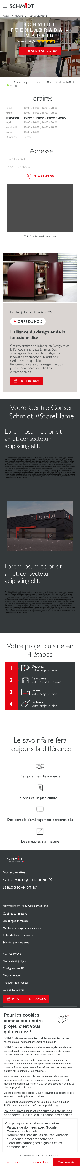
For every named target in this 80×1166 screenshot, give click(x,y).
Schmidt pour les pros (16, 942)
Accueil (6, 15)
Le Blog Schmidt (17, 887)
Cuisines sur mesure (15, 913)
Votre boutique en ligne (25, 880)
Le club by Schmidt (14, 990)
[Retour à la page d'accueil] (21, 6)
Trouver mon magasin (16, 982)
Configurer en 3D (13, 968)
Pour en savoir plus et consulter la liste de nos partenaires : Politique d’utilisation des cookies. (38, 1113)
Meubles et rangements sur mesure (24, 928)
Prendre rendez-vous (29, 999)
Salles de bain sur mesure (18, 935)
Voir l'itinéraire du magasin (40, 236)
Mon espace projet (14, 961)
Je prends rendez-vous (40, 51)
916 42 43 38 (44, 176)
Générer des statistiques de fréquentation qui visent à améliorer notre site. (37, 1137)
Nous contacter (12, 975)
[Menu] (5, 6)
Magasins (19, 15)
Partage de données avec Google (32, 1127)
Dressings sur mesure (16, 921)
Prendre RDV (29, 381)
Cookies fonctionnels (22, 1131)
